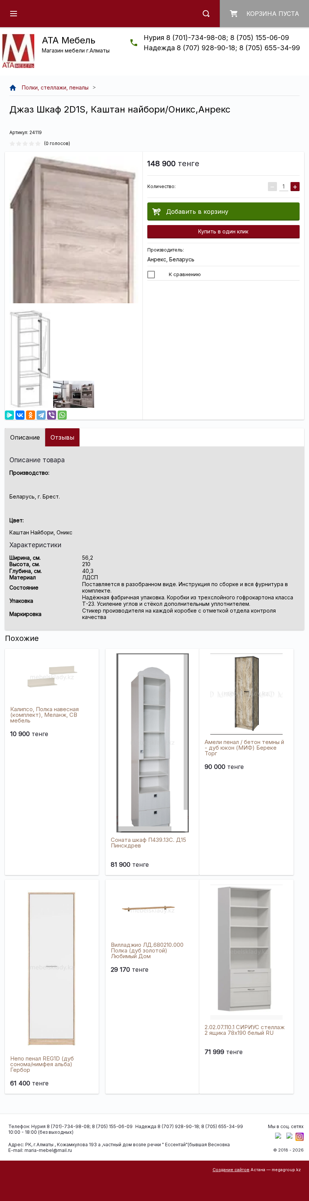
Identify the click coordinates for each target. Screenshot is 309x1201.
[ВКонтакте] (19, 415)
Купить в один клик (223, 231)
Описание (25, 437)
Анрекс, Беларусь (170, 259)
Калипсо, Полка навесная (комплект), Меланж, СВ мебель (44, 714)
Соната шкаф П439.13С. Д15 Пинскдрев (148, 842)
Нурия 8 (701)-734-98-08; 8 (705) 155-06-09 (216, 38)
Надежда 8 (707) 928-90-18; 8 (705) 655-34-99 (222, 48)
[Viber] (51, 415)
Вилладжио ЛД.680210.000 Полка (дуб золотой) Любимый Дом (147, 950)
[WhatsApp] (62, 415)
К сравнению (184, 274)
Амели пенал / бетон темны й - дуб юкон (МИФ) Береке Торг (244, 747)
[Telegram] (41, 415)
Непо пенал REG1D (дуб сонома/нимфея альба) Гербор (42, 1064)
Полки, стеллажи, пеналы (55, 87)
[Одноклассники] (30, 415)
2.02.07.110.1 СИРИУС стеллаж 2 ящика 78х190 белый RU (245, 1029)
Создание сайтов (231, 1169)
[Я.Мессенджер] (9, 415)
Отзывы (62, 437)
